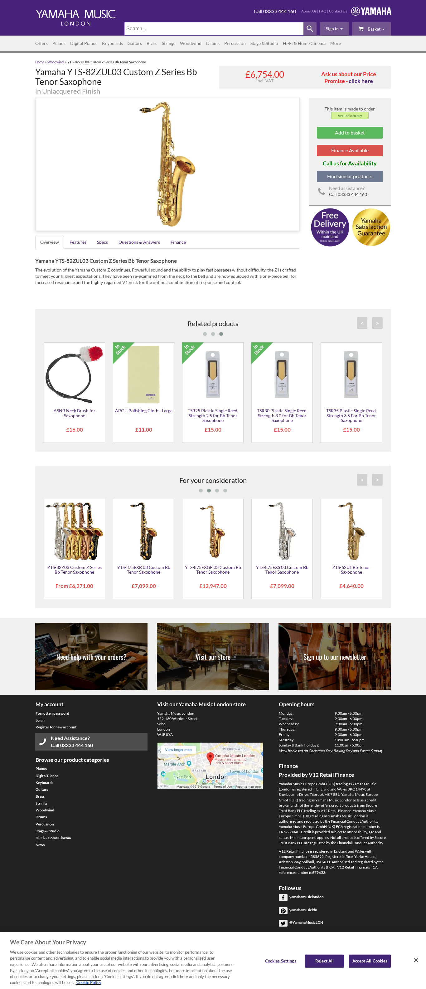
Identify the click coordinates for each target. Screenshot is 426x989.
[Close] (416, 960)
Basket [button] (374, 29)
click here (361, 80)
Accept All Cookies (369, 960)
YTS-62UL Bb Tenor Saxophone (351, 570)
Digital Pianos (83, 43)
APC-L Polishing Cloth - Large (143, 410)
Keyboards (112, 43)
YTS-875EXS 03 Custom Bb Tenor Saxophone (282, 570)
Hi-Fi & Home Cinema (304, 43)
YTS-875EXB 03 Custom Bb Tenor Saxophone (143, 570)
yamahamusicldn (303, 910)
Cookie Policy (88, 982)
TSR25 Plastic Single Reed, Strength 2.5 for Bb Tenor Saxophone (213, 415)
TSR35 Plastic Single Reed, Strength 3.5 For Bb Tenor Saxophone (351, 415)
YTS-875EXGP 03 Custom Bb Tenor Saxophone (213, 570)
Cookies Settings (280, 960)
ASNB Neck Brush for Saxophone (74, 413)
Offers (41, 43)
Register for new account (56, 727)
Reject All (324, 960)
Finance (178, 242)
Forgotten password (52, 713)
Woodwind (190, 43)
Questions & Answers (139, 242)
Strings (168, 43)
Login (40, 720)
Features (78, 242)
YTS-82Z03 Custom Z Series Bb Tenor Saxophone (74, 570)
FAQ (323, 11)
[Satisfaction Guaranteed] (370, 226)
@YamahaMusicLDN (306, 922)
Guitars (135, 43)
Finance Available (350, 150)
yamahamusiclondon (306, 896)
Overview (49, 242)
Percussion (235, 43)
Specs (102, 242)
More (335, 43)
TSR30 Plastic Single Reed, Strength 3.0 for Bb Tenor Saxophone (282, 415)
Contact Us (338, 11)
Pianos (58, 43)
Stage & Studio (264, 43)
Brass (152, 43)
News (40, 844)
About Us (309, 11)
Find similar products (349, 176)
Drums (213, 43)
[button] (334, 28)
